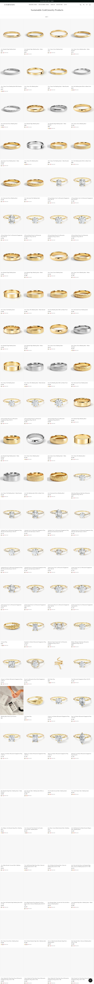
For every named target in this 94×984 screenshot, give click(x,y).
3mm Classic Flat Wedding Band (31, 161)
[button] (90, 980)
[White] (2, 52)
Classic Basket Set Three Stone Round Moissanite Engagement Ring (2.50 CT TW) (58, 979)
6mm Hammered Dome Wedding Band (56, 493)
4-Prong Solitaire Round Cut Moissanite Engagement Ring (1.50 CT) (56, 236)
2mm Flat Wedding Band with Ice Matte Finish (81, 86)
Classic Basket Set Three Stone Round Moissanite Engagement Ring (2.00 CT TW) (34, 979)
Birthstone (59, 4)
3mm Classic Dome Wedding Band (78, 123)
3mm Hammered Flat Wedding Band (32, 198)
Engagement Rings (44, 4)
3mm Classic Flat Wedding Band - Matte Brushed (58, 161)
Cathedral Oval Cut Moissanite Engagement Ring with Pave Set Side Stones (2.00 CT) (58, 531)
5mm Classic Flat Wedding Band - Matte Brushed (34, 382)
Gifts (65, 4)
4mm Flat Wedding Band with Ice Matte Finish (58, 309)
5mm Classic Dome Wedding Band (55, 345)
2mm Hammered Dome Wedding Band (9, 123)
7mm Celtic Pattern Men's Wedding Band (80, 791)
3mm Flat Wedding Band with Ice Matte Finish (81, 161)
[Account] (83, 4)
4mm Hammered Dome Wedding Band (79, 309)
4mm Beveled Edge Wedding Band (8, 272)
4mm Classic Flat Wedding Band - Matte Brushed (34, 309)
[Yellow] (1, 52)
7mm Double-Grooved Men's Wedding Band (57, 791)
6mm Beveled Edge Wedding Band (78, 418)
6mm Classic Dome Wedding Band (31, 456)
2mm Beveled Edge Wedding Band (8, 49)
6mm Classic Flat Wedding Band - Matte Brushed (11, 493)
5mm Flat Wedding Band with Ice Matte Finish (58, 382)
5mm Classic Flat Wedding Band (8, 382)
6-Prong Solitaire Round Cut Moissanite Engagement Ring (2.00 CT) (56, 419)
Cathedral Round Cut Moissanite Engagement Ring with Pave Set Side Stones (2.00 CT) (35, 568)
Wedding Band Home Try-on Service (8, 716)
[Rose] (3, 52)
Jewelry (53, 4)
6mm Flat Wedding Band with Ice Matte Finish (34, 493)
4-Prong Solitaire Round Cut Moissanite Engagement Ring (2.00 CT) (79, 236)
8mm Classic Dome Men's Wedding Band (9, 941)
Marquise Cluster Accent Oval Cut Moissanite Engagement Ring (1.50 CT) (57, 642)
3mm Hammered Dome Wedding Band (9, 198)
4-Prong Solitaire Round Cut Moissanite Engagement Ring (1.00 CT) (32, 236)
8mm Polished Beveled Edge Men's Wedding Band (35, 941)
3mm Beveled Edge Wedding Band (31, 123)
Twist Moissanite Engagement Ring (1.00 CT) (80, 679)
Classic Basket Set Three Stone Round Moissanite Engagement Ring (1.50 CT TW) (11, 979)
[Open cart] (90, 4)
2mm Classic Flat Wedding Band (31, 86)
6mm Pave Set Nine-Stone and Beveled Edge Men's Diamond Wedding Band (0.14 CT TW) (80, 866)
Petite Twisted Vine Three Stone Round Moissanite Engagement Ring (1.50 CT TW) (81, 979)
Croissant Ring (4, 642)
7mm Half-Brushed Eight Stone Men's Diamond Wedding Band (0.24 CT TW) (34, 866)
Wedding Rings (33, 4)
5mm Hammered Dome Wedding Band (79, 382)
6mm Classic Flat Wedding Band (78, 456)
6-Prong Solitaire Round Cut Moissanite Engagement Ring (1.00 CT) (9, 419)
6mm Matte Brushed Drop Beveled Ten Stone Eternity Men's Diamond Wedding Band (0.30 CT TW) (34, 904)
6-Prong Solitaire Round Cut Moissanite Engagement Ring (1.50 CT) (32, 419)
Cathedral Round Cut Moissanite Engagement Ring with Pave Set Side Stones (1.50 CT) (11, 568)
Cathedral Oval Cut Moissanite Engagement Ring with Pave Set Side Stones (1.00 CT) (11, 531)
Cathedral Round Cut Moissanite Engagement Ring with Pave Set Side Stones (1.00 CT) (82, 531)
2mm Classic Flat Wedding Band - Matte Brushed (58, 86)
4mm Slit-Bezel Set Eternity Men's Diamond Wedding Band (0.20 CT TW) (57, 866)
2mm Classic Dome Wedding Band (55, 49)
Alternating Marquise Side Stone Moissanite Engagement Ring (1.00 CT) (80, 494)
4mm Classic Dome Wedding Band (55, 272)
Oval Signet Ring (27, 716)
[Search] (80, 4)
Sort (46, 16)
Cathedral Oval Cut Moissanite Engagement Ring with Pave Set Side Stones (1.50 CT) (34, 531)
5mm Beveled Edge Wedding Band (8, 345)
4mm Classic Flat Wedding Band (8, 309)
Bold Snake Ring (51, 679)
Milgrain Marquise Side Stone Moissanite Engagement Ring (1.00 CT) (80, 642)
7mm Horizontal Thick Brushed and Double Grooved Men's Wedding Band (33, 828)
